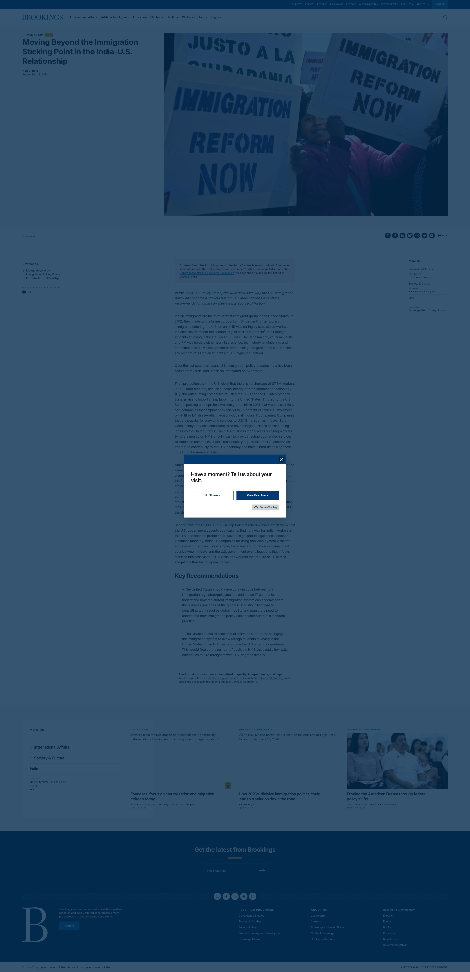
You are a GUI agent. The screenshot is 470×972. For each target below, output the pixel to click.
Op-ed (49, 35)
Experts (297, 4)
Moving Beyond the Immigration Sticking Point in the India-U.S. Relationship (43, 274)
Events (309, 4)
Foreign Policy (437, 310)
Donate (440, 4)
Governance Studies (251, 915)
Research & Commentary (362, 4)
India (412, 298)
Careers (316, 921)
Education (140, 17)
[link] (52, 747)
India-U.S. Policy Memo (203, 293)
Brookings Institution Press (327, 927)
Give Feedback (257, 495)
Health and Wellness (181, 17)
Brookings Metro (418, 310)
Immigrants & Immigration (423, 291)
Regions (216, 17)
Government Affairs (395, 945)
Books (387, 927)
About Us (423, 4)
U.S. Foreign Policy (419, 277)
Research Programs (330, 4)
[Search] (445, 17)
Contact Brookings (322, 933)
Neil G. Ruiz (30, 70)
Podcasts (389, 933)
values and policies (270, 678)
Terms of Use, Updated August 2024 (89, 967)
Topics (202, 17)
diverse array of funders (223, 678)
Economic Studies (250, 921)
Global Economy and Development (260, 933)
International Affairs (83, 17)
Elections (156, 17)
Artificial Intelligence (115, 17)
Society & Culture (420, 283)
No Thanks (212, 495)
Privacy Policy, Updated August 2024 (43, 967)
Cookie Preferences (324, 939)
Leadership (318, 915)
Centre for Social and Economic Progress (206, 273)
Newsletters (389, 4)
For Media (407, 4)
